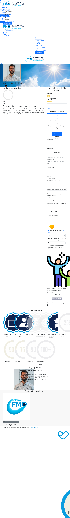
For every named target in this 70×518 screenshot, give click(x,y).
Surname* (49, 144)
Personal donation (57, 134)
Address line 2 (50, 159)
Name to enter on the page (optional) (56, 189)
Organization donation (57, 137)
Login (5, 32)
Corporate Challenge (8, 21)
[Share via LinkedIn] (7, 86)
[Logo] (13, 3)
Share (26, 381)
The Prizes (8, 14)
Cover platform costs (53, 215)
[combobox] (57, 178)
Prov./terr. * (50, 172)
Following (54, 201)
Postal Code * (50, 167)
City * (48, 163)
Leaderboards (6, 16)
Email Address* (51, 148)
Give (57, 123)
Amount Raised (9, 18)
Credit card (54, 211)
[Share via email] (6, 86)
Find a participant (7, 30)
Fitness (7, 19)
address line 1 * (51, 155)
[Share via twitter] (4, 86)
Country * (49, 176)
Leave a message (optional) (54, 180)
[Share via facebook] (3, 86)
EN (5, 34)
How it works (6, 9)
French (7, 35)
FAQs (6, 13)
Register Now (7, 23)
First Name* (50, 139)
